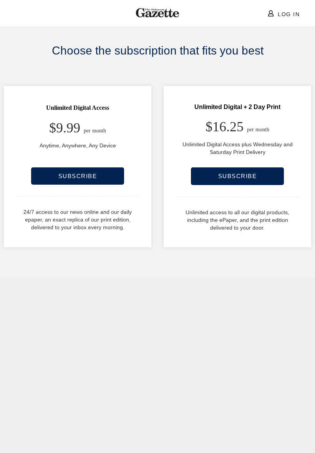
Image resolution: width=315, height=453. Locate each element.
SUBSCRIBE (77, 176)
